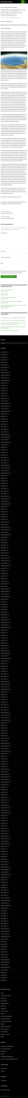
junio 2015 (3, 697)
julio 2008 (3, 910)
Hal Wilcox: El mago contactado (12, 330)
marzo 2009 (3, 890)
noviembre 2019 (4, 560)
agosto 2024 (3, 413)
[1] (1, 202)
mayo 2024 (3, 421)
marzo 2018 (3, 612)
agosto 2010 (3, 846)
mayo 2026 (3, 359)
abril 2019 (3, 578)
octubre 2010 (4, 841)
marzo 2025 (3, 395)
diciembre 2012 (4, 774)
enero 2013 (3, 771)
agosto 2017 (3, 630)
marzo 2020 (3, 550)
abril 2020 (3, 547)
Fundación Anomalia (5, 1089)
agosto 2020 (3, 537)
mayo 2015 (3, 699)
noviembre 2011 (4, 807)
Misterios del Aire (5, 1029)
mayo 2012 (3, 792)
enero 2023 (3, 462)
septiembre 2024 (4, 411)
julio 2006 (3, 972)
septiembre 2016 (4, 658)
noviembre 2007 (4, 931)
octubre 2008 (4, 903)
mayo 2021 (3, 514)
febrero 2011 (4, 830)
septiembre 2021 (4, 504)
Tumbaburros (4, 1080)
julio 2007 (3, 941)
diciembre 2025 (4, 372)
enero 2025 (3, 401)
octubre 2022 (4, 470)
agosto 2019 (3, 568)
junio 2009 (3, 882)
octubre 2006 (4, 964)
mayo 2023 (3, 452)
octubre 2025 (4, 377)
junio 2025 (3, 388)
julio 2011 (3, 818)
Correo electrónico (6, 257)
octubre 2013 (4, 748)
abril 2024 (3, 424)
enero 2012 (3, 802)
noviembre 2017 (4, 622)
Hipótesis (3, 1013)
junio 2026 (3, 357)
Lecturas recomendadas (6, 1021)
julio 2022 (3, 478)
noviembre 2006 (4, 962)
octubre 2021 (4, 501)
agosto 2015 (3, 691)
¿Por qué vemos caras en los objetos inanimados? (12, 301)
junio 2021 (3, 511)
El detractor (3, 1006)
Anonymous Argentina (6, 995)
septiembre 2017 (4, 627)
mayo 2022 (3, 483)
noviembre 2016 (4, 653)
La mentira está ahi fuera (6, 1016)
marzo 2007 (3, 951)
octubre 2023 (4, 439)
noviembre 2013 (4, 746)
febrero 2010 (4, 861)
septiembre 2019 (4, 565)
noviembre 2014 (4, 715)
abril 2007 (3, 949)
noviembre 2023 (4, 437)
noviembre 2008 (4, 900)
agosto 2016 (3, 661)
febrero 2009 (4, 892)
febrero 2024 (4, 429)
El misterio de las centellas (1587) (8, 297)
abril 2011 (3, 825)
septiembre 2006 (4, 967)
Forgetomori (3, 1008)
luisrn (9, 17)
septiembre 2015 (4, 689)
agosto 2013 (3, 753)
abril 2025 (3, 393)
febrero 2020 (4, 552)
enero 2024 (3, 431)
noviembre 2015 (4, 684)
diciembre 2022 (4, 465)
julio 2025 (3, 385)
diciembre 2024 (4, 403)
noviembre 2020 (4, 529)
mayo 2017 (3, 637)
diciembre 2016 (4, 650)
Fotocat (2, 1054)
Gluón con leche (4, 1011)
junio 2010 (3, 851)
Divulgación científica (7, 7)
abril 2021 (3, 516)
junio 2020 (3, 542)
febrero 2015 (4, 707)
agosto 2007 (3, 939)
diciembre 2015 (4, 681)
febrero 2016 (4, 676)
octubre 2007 (4, 933)
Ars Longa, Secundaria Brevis (7, 1046)
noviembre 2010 (4, 838)
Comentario (4, 233)
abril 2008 (3, 918)
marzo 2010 (3, 859)
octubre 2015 (4, 686)
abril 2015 (3, 702)
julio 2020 (3, 540)
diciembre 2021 (4, 496)
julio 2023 (3, 447)
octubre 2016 (4, 655)
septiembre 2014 (4, 720)
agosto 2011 (3, 815)
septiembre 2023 (4, 442)
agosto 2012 (3, 784)
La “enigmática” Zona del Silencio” (18, 317)
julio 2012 (3, 787)
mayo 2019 (3, 576)
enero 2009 (3, 895)
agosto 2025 (3, 383)
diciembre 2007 (4, 928)
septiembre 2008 (4, 905)
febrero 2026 (4, 367)
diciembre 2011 (4, 805)
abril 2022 (3, 485)
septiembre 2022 (4, 473)
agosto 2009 (3, 877)
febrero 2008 (4, 923)
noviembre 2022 (4, 467)
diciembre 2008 (4, 897)
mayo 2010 (3, 854)
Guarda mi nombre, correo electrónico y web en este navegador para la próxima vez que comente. (13, 271)
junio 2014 (3, 727)
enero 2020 (3, 555)
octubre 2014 (4, 717)
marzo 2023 (3, 457)
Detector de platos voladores (18, 320)
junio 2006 (3, 975)
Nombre (3, 251)
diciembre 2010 (4, 836)
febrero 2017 (4, 645)
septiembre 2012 (4, 782)
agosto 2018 (3, 599)
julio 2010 (3, 848)
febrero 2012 (4, 800)
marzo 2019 (3, 581)
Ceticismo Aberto (5, 1003)
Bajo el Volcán (4, 1000)
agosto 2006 (3, 969)
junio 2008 (3, 913)
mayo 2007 (3, 946)
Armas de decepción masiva (7, 217)
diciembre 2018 (4, 588)
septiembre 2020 (4, 534)
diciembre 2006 (4, 959)
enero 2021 (3, 524)
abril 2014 (3, 733)
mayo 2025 (3, 390)
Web (2, 263)
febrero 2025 (4, 398)
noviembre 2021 (4, 498)
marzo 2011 (3, 828)
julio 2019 (3, 570)
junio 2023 (3, 449)
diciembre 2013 (4, 743)
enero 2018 (3, 617)
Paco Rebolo (3, 1068)
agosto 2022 (3, 475)
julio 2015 (3, 694)
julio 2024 (3, 416)
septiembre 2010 (4, 843)
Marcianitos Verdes (6, 2)
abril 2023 (3, 455)
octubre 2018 (4, 594)
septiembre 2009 (4, 874)
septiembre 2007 (4, 936)
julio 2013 (3, 756)
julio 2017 (3, 632)
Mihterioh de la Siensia (6, 1026)
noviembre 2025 (4, 375)
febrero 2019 (4, 583)
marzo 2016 (3, 673)
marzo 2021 (3, 519)
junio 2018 (3, 604)
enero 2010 (3, 864)
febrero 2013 (4, 769)
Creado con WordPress (5, 1096)
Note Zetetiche (4, 1031)
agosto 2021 (3, 506)
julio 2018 (3, 601)
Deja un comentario (16, 17)
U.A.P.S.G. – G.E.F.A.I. (5, 1034)
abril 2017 (3, 640)
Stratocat (3, 1071)
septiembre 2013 (4, 751)
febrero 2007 (4, 954)
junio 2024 (3, 419)
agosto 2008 (3, 908)
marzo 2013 (3, 766)
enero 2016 (3, 679)
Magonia (3, 1024)
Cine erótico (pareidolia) (6, 212)
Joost (2, 330)
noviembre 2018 (4, 591)
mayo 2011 (3, 823)
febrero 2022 (4, 491)
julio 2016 (3, 663)
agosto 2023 (3, 444)
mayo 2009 (3, 885)
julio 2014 (3, 725)
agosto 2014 (3, 722)
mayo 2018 (3, 606)
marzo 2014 (3, 735)
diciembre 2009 (4, 867)
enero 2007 (3, 957)
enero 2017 (3, 648)
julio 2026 (3, 354)
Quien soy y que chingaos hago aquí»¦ (9, 1059)
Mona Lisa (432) (4, 293)
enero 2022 (3, 493)
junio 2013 (3, 758)
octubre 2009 (4, 872)
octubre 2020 (4, 532)
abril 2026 (3, 362)
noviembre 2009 (4, 869)
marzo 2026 (3, 364)
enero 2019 (3, 586)
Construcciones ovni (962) (6, 289)
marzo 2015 (3, 704)
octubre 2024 (4, 408)
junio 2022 (3, 480)
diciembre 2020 (4, 527)
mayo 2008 (3, 915)
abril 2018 (3, 609)
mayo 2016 (3, 668)
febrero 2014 (4, 738)
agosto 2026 (3, 352)
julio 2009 (3, 879)
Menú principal (26, 1)
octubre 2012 (4, 779)
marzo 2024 (3, 426)
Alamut (2, 993)
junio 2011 (3, 820)
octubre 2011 (4, 810)
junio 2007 (3, 944)
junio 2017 (3, 635)
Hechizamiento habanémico (7, 1056)
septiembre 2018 (4, 596)
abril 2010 (3, 856)
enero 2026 (3, 370)
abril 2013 (3, 764)
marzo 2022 (3, 488)
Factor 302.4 (3, 1051)
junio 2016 (3, 666)
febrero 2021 (4, 522)
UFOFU (2, 1036)
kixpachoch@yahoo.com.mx (14, 196)
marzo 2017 (3, 643)
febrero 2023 (4, 460)
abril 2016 (3, 671)
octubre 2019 (4, 563)
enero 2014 (3, 740)
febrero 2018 (4, 614)
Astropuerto (3, 998)
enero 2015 (3, 709)
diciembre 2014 (4, 712)
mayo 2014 (3, 730)
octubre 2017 (4, 625)
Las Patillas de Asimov (6, 1018)
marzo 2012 (3, 797)
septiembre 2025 (4, 380)
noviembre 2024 (4, 406)
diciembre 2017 (4, 619)
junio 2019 (3, 573)
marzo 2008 (3, 921)
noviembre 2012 (4, 776)
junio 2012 (3, 789)
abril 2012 (3, 794)
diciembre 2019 (4, 558)
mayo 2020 (3, 545)
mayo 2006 (3, 977)
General (15, 7)
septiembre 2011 (4, 812)
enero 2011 (3, 833)
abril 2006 (3, 980)
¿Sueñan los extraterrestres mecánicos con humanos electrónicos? (13, 323)
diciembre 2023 (4, 434)
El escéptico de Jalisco (6, 1048)
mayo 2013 (3, 761)
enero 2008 (3, 926)
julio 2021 (3, 509)
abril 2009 (3, 887)
